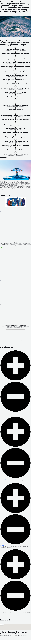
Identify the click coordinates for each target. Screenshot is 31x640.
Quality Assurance (2, 412)
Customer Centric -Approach (4, 479)
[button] (15, 381)
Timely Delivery (2, 545)
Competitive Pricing (2, 611)
